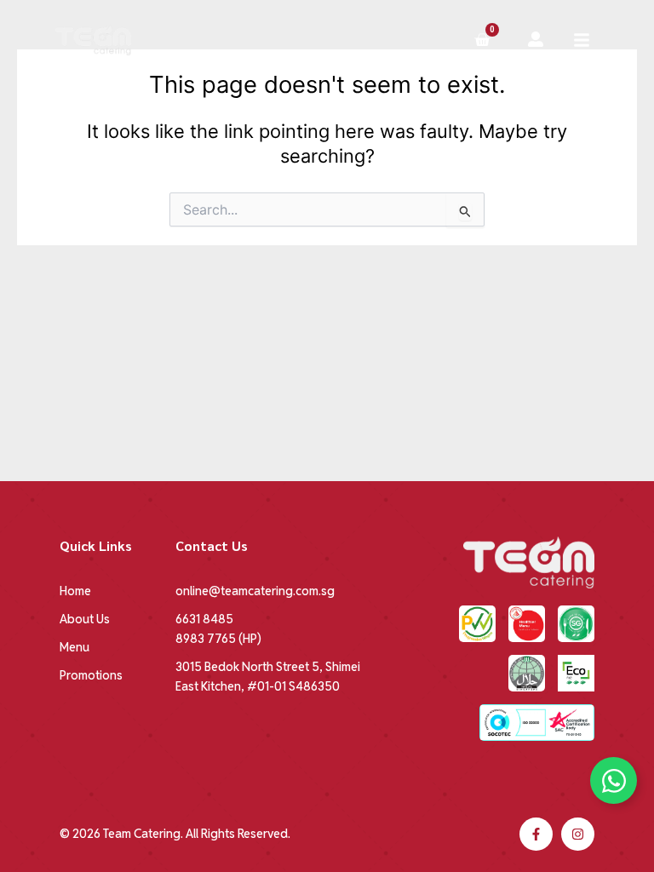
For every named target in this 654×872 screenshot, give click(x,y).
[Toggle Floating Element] (613, 780)
